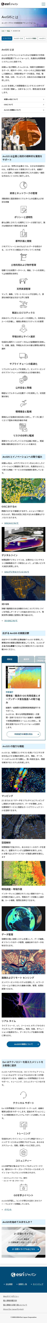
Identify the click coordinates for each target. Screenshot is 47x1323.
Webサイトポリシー (11, 1296)
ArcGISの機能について (23, 1044)
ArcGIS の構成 (31, 38)
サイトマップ (38, 1284)
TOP (3, 31)
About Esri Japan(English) (13, 1309)
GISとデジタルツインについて (16, 572)
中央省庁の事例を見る (23, 734)
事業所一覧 (22, 1284)
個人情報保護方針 (10, 1300)
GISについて (8, 105)
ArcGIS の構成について (12, 110)
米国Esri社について (11, 99)
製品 (8, 31)
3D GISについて (10, 621)
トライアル (7, 38)
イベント (8, 1209)
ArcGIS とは (18, 38)
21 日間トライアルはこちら (23, 1249)
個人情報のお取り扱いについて (15, 1305)
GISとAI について (11, 523)
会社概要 (9, 1284)
